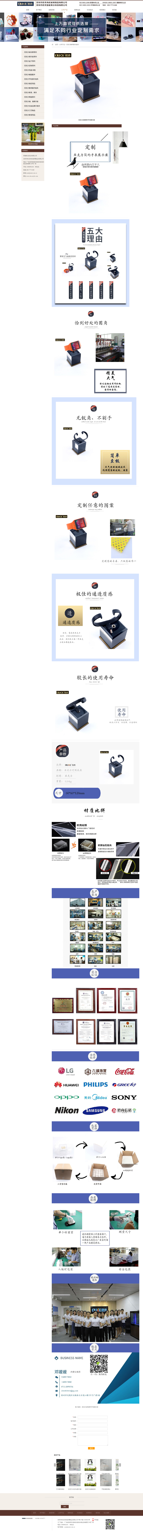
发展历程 (51, 10)
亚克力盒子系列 (29, 61)
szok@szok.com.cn (69, 1527)
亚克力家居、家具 (30, 92)
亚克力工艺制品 (29, 110)
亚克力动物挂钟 (64, 1474)
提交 (91, 1448)
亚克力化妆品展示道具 (32, 106)
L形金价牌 (110, 1474)
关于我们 (39, 10)
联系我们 (102, 10)
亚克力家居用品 (29, 115)
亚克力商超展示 (29, 97)
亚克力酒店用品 (29, 83)
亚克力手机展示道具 (31, 79)
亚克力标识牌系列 (30, 52)
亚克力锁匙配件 (29, 74)
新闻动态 (77, 10)
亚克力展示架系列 (30, 56)
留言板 (114, 10)
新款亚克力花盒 (33, 144)
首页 (27, 10)
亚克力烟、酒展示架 (31, 101)
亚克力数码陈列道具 (31, 88)
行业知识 (90, 10)
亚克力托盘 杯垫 (30, 70)
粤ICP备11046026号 (84, 1520)
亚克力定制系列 (29, 65)
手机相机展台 (79, 1474)
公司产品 (64, 10)
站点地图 (106, 1513)
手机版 (96, 1520)
